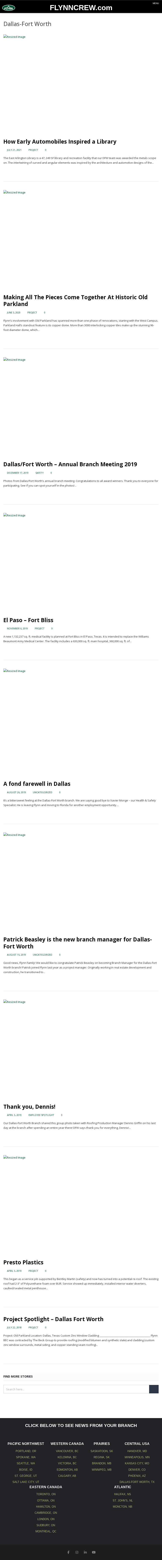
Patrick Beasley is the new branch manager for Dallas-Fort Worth (77, 943)
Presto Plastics (23, 1262)
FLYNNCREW (81, 8)
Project (33, 149)
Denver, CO (137, 1469)
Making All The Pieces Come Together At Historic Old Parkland (75, 300)
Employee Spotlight (41, 1115)
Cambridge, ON (46, 1512)
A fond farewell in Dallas (36, 783)
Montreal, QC (45, 1531)
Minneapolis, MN (137, 1457)
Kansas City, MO (137, 1463)
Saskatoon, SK (101, 1451)
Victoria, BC (67, 1463)
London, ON (45, 1519)
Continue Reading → (16, 171)
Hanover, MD (137, 1451)
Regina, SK (102, 1457)
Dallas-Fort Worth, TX (137, 1482)
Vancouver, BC (67, 1451)
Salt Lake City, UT (25, 1482)
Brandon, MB (101, 1463)
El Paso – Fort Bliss (28, 620)
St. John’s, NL (123, 1500)
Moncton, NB (122, 1506)
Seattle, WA (26, 1463)
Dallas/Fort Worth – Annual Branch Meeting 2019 (70, 464)
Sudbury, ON (45, 1525)
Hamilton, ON (46, 1506)
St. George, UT (26, 1475)
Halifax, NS (122, 1494)
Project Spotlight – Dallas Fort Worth (53, 1319)
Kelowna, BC (67, 1457)
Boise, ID (25, 1469)
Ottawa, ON (45, 1500)
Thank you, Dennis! (29, 1106)
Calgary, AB (67, 1475)
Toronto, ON (45, 1494)
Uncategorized (42, 792)
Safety (39, 472)
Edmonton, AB (67, 1469)
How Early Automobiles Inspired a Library (59, 141)
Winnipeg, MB (102, 1469)
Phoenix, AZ (137, 1475)
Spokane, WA (26, 1457)
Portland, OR (26, 1451)
